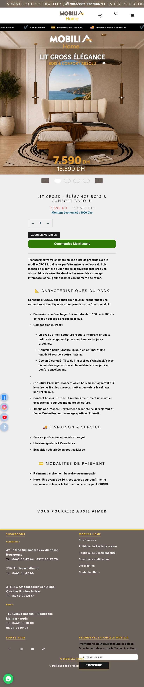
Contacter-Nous (89, 572)
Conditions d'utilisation (94, 559)
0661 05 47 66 (23, 573)
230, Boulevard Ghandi (22, 568)
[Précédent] (45, 180)
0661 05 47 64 (23, 559)
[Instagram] (21, 649)
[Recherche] (118, 15)
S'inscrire (94, 665)
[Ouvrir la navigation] (9, 15)
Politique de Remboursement (98, 546)
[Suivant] (99, 180)
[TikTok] (43, 649)
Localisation (87, 565)
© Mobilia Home (72, 658)
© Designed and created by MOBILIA (72, 665)
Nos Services (87, 540)
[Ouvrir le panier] (134, 15)
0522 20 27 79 (47, 559)
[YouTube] (32, 649)
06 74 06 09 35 (17, 628)
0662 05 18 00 (23, 623)
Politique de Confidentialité (97, 553)
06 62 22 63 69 (23, 596)
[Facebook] (10, 649)
